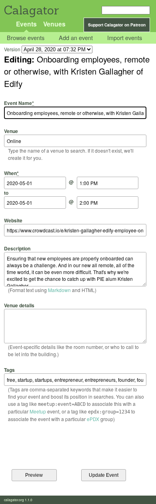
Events (26, 23)
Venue (11, 130)
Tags (9, 369)
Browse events (25, 38)
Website (13, 220)
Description (17, 248)
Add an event (76, 38)
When (11, 173)
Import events (124, 38)
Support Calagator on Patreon (117, 25)
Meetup (38, 411)
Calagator (31, 10)
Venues (54, 23)
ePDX (93, 418)
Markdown (59, 289)
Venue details (19, 305)
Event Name (19, 103)
